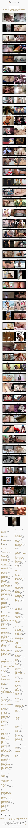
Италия (3, 724)
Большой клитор (5, 594)
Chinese (16, 819)
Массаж (3, 798)
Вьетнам (3, 628)
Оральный (17, 560)
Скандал (17, 651)
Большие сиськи (5, 591)
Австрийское (4, 554)
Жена (2, 688)
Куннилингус (4, 769)
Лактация (3, 773)
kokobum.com (13, 824)
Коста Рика (4, 758)
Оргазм (16, 562)
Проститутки (18, 600)
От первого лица (19, 566)
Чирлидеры (18, 728)
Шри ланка (17, 740)
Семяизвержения (19, 638)
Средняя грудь (18, 671)
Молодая (3, 810)
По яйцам (17, 586)
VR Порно (3, 548)
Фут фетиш (17, 713)
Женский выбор (5, 691)
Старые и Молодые (20, 673)
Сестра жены (18, 641)
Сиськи (16, 650)
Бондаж (3, 598)
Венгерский (4, 615)
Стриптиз (17, 680)
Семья (16, 637)
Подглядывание (19, 588)
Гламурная (4, 636)
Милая (3, 806)
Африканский (4, 568)
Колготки (3, 746)
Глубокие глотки (5, 638)
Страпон (17, 678)
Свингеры (17, 628)
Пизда (16, 579)
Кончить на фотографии (7, 753)
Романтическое (18, 618)
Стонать (17, 676)
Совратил (17, 659)
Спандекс (17, 665)
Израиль (3, 711)
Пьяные (16, 603)
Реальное (17, 612)
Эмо (16, 747)
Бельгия (3, 577)
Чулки (16, 731)
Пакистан (17, 574)
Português (17, 818)
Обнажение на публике (21, 553)
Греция (3, 648)
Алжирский (4, 560)
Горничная (3, 644)
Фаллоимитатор (19, 705)
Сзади (16, 642)
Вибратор (3, 618)
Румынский (17, 620)
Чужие (16, 730)
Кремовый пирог (5, 764)
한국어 (25, 818)
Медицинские (5, 801)
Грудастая (3, 649)
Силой (16, 646)
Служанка (17, 655)
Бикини (3, 580)
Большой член (5, 595)
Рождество (17, 617)
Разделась (17, 609)
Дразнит (3, 675)
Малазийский (4, 792)
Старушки (17, 672)
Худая (16, 719)
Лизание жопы (5, 780)
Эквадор (17, 744)
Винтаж (3, 619)
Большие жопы (5, 586)
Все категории (14, 10)
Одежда (17, 556)
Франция (17, 710)
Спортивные (18, 668)
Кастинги (3, 739)
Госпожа (3, 645)
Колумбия (3, 749)
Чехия (16, 726)
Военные (3, 623)
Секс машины (18, 634)
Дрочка (3, 676)
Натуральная (18, 539)
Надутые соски (18, 536)
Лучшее (3, 785)
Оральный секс (18, 561)
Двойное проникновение (7, 661)
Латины (3, 777)
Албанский (4, 559)
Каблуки (3, 733)
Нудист (16, 546)
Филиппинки (18, 706)
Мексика (3, 805)
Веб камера (4, 612)
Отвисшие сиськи (19, 569)
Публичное (17, 601)
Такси (16, 686)
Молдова (3, 809)
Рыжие (16, 622)
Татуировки (17, 688)
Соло (16, 660)
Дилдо (3, 668)
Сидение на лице (19, 645)
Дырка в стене (5, 679)
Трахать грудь (18, 691)
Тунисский (17, 693)
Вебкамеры (4, 614)
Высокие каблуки (5, 627)
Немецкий (17, 541)
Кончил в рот (4, 750)
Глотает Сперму (5, 637)
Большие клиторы (6, 590)
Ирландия (3, 720)
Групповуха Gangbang (6, 654)
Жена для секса (5, 690)
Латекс (3, 776)
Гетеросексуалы (5, 633)
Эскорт (16, 750)
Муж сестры (18, 531)
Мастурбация (4, 800)
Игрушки (3, 708)
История (3, 722)
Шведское (17, 735)
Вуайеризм (4, 625)
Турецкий (17, 694)
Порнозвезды (18, 595)
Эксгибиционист (19, 746)
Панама (16, 577)
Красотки (3, 763)
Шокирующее (18, 739)
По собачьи (17, 584)
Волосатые (4, 624)
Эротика (17, 748)
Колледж (3, 747)
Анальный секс (5, 563)
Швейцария (17, 736)
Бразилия (3, 602)
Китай (2, 742)
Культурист (4, 768)
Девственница (5, 663)
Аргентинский (5, 565)
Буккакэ (3, 607)
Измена (3, 709)
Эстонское (17, 751)
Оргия (16, 565)
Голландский (4, 640)
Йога (2, 729)
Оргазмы (17, 563)
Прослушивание (19, 599)
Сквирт (16, 652)
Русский (2, 818)
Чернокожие (18, 725)
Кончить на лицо (5, 751)
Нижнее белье (18, 544)
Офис (16, 570)
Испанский (4, 721)
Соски (16, 664)
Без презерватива (5, 576)
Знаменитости (5, 700)
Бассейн (3, 573)
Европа (3, 683)
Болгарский (4, 584)
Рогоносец (17, 614)
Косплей (3, 756)
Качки (2, 741)
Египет (3, 684)
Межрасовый (4, 802)
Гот (2, 646)
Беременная (4, 578)
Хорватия (17, 718)
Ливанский (4, 779)
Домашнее (4, 672)
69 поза (3, 532)
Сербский (17, 639)
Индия (3, 712)
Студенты (17, 681)
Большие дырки (5, 585)
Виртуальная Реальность (7, 620)
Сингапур (17, 648)
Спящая (16, 669)
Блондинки (4, 582)
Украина (17, 698)
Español (12, 818)
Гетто (2, 635)
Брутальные (4, 604)
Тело (16, 689)
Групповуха (4, 653)
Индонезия (4, 713)
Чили (16, 727)
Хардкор (17, 717)
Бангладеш (4, 572)
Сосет (16, 663)
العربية (21, 818)
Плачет (16, 582)
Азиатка (3, 557)
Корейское (4, 755)
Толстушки (17, 690)
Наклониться (18, 537)
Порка (16, 593)
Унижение (17, 699)
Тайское (17, 685)
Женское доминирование (7, 692)
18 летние (4, 531)
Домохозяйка (4, 674)
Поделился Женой (19, 590)
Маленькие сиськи (6, 793)
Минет (3, 807)
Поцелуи (17, 597)
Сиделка (17, 643)
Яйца (16, 755)
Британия (3, 603)
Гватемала (4, 632)
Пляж (16, 583)
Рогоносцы (17, 616)
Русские (17, 621)
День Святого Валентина (7, 666)
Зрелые (3, 701)
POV (2, 544)
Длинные (3, 670)
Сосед (16, 661)
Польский (17, 592)
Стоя (16, 677)
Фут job (16, 711)
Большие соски (5, 593)
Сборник (17, 626)
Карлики (3, 738)
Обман (16, 552)
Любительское (5, 786)
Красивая (3, 762)
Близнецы (4, 581)
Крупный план (5, 765)
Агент (2, 555)
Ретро (16, 613)
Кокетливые (4, 745)
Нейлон (16, 540)
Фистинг (17, 709)
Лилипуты (4, 783)
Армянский (4, 567)
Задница (3, 699)
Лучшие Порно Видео (8, 9)
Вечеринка (4, 616)
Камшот (3, 736)
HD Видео (4, 540)
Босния (3, 601)
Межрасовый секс (6, 803)
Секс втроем (18, 631)
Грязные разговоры (6, 655)
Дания (3, 659)
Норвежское (18, 545)
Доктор (3, 671)
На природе (18, 535)
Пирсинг (17, 580)
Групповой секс (5, 651)
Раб (15, 607)
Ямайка (16, 756)
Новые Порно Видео (20, 9)
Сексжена (17, 635)
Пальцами (17, 575)
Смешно (17, 656)
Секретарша (18, 630)
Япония (16, 758)
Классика (3, 743)
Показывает (18, 591)
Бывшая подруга (5, 608)
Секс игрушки (18, 633)
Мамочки (3, 797)
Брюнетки (4, 606)
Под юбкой (17, 587)
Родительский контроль (14, 826)
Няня (16, 548)
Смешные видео (19, 658)
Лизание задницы (5, 781)
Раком (16, 611)
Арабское (3, 564)
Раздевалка (17, 608)
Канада (3, 737)
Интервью (4, 717)
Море (2, 811)
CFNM (3, 536)
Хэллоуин (17, 721)
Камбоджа (4, 734)
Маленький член (5, 796)
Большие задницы (6, 588)
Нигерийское (18, 543)
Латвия (3, 775)
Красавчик (4, 760)
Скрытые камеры (19, 654)
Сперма (16, 667)
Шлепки (17, 738)
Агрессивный (4, 556)
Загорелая (4, 697)
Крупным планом (5, 767)
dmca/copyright (22, 824)
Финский (17, 707)
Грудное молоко (5, 650)
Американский (5, 561)
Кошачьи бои (4, 759)
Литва (2, 784)
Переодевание (18, 578)
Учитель (17, 701)
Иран (2, 718)
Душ (2, 678)
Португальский (18, 596)
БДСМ (3, 575)
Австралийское (5, 552)
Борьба (3, 599)
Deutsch (7, 818)
